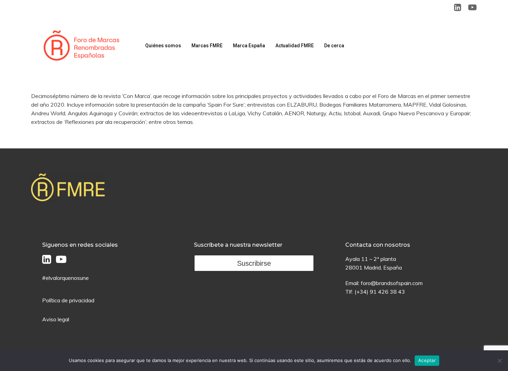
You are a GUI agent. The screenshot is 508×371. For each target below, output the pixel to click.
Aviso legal (55, 319)
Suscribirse (254, 263)
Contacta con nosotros (377, 245)
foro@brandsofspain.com (392, 283)
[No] (499, 360)
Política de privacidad (68, 300)
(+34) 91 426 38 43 (380, 291)
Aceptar (427, 360)
